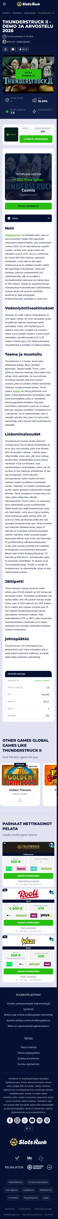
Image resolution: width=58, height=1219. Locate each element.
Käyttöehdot (10, 1209)
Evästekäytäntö (25, 1209)
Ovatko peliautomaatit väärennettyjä (28, 1003)
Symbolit (28, 1009)
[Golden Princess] (20, 784)
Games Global (42, 680)
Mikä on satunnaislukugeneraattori (28, 1026)
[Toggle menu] (4, 4)
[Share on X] (5, 49)
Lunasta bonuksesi (36, 138)
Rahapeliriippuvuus (12, 1214)
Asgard (17, 391)
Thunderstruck (12, 235)
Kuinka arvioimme (28, 1058)
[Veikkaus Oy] (17, 1158)
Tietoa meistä (28, 1047)
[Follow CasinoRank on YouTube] (32, 1120)
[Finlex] (30, 1158)
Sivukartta (49, 1214)
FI (27, 1128)
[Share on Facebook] (13, 49)
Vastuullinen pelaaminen (32, 1214)
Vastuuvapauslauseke (43, 1209)
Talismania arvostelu (28, 880)
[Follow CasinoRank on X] (25, 1120)
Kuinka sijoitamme (28, 1064)
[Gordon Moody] (35, 1167)
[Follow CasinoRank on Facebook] (10, 1120)
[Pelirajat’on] (14, 1167)
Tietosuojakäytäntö (28, 1053)
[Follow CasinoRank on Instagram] (17, 1120)
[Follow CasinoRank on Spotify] (40, 1120)
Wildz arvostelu (28, 976)
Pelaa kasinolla (28, 74)
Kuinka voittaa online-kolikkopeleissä (28, 1020)
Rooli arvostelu (28, 927)
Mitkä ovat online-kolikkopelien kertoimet (28, 1014)
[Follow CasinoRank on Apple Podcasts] (47, 1120)
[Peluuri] (40, 1158)
